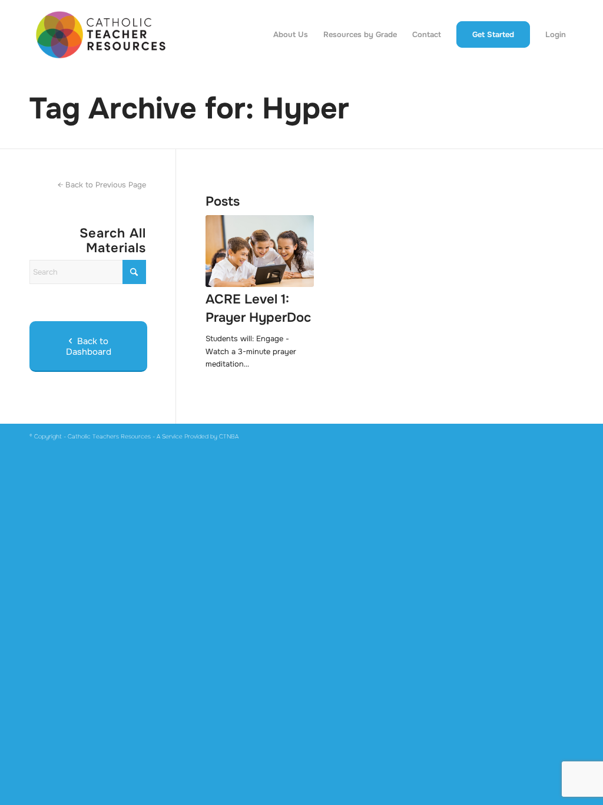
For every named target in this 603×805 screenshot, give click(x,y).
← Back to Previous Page (102, 185)
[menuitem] (291, 35)
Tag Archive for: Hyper (189, 108)
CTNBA (228, 436)
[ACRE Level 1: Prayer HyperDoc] (259, 251)
